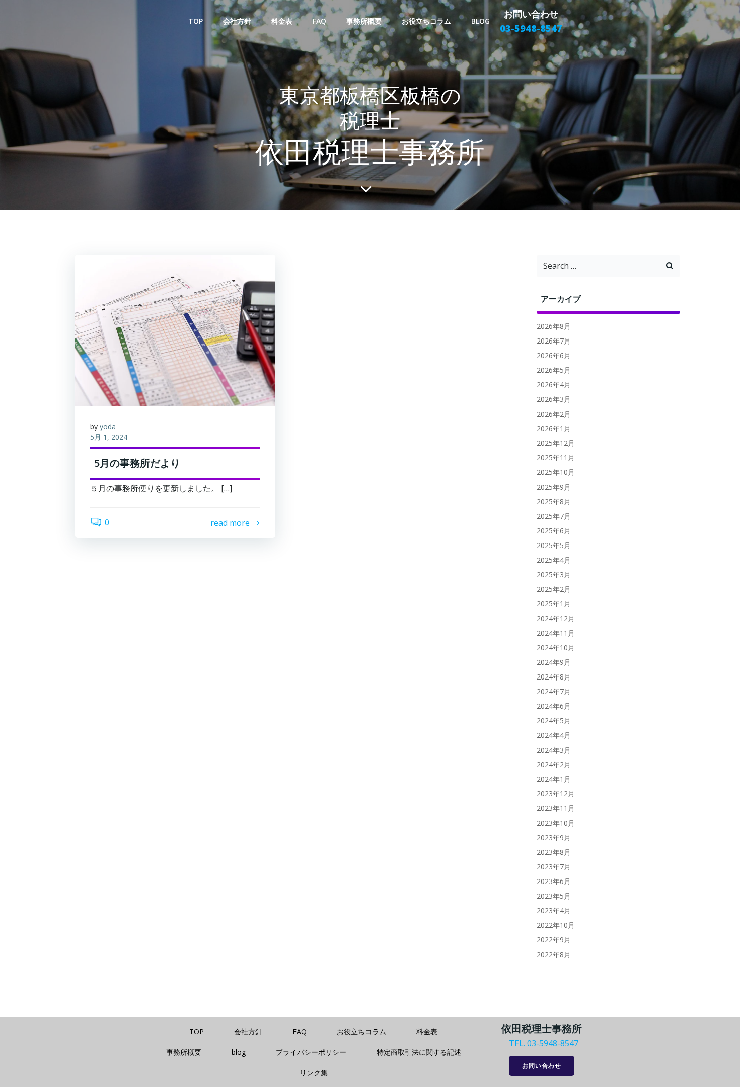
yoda (108, 426)
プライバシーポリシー (311, 1052)
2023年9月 (554, 837)
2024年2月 (554, 764)
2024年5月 (554, 720)
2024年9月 (554, 662)
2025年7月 (554, 516)
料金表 (281, 21)
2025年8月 (554, 501)
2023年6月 (554, 881)
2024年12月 (556, 618)
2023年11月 (556, 808)
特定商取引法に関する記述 (419, 1052)
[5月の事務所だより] (175, 329)
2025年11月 (556, 457)
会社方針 (237, 21)
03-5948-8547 (552, 1043)
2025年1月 (554, 603)
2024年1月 (554, 779)
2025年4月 (554, 560)
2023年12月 (556, 793)
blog (480, 21)
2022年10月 (556, 925)
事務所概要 (364, 21)
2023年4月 (554, 910)
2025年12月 (556, 443)
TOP (195, 21)
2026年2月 (554, 414)
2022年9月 (554, 939)
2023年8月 (554, 852)
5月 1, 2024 (108, 437)
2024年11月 (556, 633)
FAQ (319, 21)
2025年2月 (554, 589)
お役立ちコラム (426, 21)
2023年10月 (556, 823)
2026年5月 (554, 370)
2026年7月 (554, 341)
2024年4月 (554, 735)
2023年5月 (554, 896)
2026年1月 (554, 428)
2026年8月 (554, 326)
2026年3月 (554, 399)
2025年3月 (554, 574)
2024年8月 (554, 677)
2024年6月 (554, 706)
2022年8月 (554, 954)
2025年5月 (554, 545)
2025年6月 (554, 530)
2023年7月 (554, 866)
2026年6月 (554, 355)
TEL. (517, 1043)
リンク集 (314, 1072)
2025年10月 (556, 472)
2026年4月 (554, 384)
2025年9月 (554, 487)
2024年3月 (554, 750)
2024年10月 (556, 647)
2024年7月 (554, 691)
